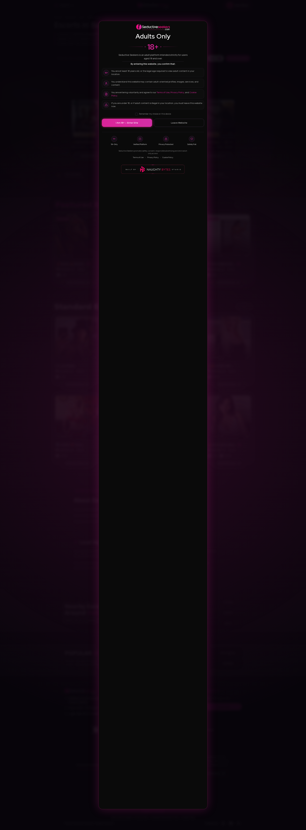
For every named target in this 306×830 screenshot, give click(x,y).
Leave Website (179, 122)
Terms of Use (163, 92)
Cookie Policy (167, 157)
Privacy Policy (177, 92)
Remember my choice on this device (155, 113)
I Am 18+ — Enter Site (127, 122)
